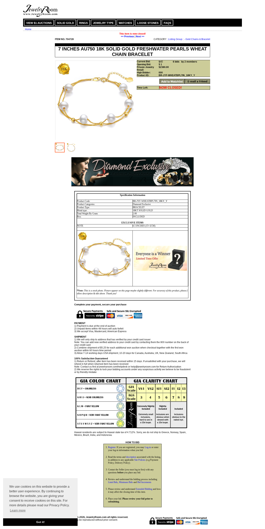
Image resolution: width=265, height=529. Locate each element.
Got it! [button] (40, 522)
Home (28, 29)
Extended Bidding (144, 489)
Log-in (148, 447)
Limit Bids (113, 482)
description (131, 457)
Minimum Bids (126, 482)
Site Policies (139, 460)
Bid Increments (144, 482)
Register (111, 447)
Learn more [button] (18, 510)
